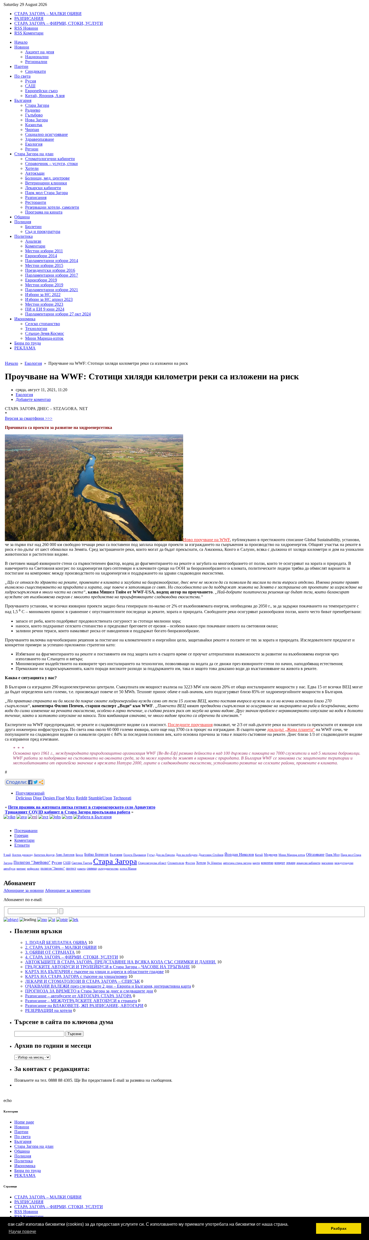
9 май (7, 854)
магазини (327, 862)
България (22, 100)
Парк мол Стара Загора (46, 192)
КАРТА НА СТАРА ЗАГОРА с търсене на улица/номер (76, 976)
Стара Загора (37, 105)
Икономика (24, 319)
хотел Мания (128, 868)
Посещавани (26, 830)
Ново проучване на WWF (206, 539)
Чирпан (32, 129)
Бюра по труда (27, 343)
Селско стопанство (42, 323)
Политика (23, 236)
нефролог (33, 868)
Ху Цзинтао (214, 862)
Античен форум (44, 854)
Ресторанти (35, 202)
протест (71, 868)
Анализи (33, 241)
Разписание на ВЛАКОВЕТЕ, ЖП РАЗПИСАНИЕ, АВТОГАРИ (84, 1005)
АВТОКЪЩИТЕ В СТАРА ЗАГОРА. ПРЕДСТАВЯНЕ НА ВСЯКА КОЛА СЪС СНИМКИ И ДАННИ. (120, 962)
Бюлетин (33, 226)
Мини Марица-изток (44, 338)
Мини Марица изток (292, 854)
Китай (259, 854)
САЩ (30, 86)
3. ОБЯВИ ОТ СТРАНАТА (50, 952)
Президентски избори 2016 (50, 270)
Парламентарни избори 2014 (51, 260)
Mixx (70, 798)
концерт (279, 863)
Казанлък (33, 124)
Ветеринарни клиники (46, 183)
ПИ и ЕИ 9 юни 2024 (44, 309)
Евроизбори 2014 (41, 255)
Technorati (122, 798)
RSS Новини (26, 28)
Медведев (270, 855)
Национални (37, 56)
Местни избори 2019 (44, 285)
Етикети (22, 845)
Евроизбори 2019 (41, 280)
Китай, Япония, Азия (45, 95)
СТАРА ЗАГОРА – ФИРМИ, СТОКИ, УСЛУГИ (58, 23)
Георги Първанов (134, 854)
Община (22, 217)
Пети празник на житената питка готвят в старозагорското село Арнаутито (81, 807)
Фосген (190, 862)
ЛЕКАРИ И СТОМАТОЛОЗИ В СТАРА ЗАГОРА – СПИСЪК (82, 981)
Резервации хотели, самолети (52, 207)
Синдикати (35, 71)
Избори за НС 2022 (43, 294)
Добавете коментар (33, 399)
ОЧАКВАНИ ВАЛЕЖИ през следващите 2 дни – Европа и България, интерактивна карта (108, 986)
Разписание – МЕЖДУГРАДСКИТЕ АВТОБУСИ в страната (81, 1000)
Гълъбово (34, 115)
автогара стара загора (237, 862)
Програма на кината (43, 212)
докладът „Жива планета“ (291, 729)
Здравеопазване (39, 139)
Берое (79, 854)
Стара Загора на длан (33, 154)
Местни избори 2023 (44, 304)
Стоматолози (175, 862)
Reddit (81, 798)
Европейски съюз (41, 90)
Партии (21, 66)
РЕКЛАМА (25, 348)
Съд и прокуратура (42, 231)
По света (22, 76)
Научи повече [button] (22, 1231)
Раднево (32, 110)
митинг (21, 868)
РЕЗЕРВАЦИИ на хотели (48, 1010)
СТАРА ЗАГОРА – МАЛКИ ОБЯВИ (48, 13)
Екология (33, 144)
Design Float (54, 798)
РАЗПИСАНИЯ (28, 18)
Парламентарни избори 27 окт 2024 (58, 314)
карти (256, 862)
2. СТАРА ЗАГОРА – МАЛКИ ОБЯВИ (61, 947)
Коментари (35, 246)
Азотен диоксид (22, 854)
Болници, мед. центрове (47, 178)
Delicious (24, 798)
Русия (30, 81)
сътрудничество (108, 868)
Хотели (32, 168)
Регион (31, 149)
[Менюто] (67, 817)
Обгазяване (315, 855)
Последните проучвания (190, 724)
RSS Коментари (28, 33)
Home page (24, 1122)
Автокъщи (35, 173)
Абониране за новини (24, 890)
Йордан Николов (239, 854)
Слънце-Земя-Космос (44, 333)
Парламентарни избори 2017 (51, 275)
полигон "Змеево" (53, 868)
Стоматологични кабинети (50, 158)
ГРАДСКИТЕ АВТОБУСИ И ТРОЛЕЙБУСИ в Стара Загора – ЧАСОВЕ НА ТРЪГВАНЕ (107, 966)
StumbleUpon (100, 798)
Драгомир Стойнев (211, 854)
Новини (21, 47)
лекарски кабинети (308, 862)
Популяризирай (30, 793)
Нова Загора (36, 120)
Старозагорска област (152, 862)
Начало (21, 42)
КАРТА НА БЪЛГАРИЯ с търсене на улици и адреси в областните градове (94, 971)
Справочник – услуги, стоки (51, 163)
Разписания (35, 197)
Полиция (22, 221)
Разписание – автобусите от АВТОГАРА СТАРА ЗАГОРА (78, 996)
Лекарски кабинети (43, 188)
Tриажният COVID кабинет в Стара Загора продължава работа (67, 812)
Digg (37, 798)
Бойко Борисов (96, 855)
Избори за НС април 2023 (49, 299)
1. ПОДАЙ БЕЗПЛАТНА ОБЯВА (56, 942)
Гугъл (151, 854)
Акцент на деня (39, 52)
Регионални (36, 61)
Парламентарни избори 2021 (51, 289)
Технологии (36, 328)
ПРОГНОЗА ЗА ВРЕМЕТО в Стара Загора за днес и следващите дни (89, 991)
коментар (267, 863)
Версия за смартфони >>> (28, 418)
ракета (81, 868)
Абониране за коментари (67, 890)
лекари (290, 863)
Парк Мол (333, 855)
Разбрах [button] (339, 1228)
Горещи (21, 835)
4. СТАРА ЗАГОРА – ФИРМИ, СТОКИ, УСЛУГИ (71, 957)
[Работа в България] (92, 817)
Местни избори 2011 (44, 251)
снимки (92, 868)
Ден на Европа (165, 854)
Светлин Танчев (82, 862)
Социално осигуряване (46, 134)
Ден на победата (186, 854)
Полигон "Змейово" (32, 862)
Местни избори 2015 (44, 265)
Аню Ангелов (65, 855)
